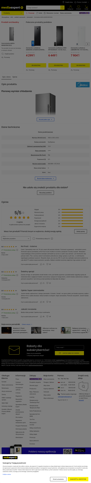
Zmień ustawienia (58, 479)
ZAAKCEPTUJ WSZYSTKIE (78, 479)
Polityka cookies (7, 474)
